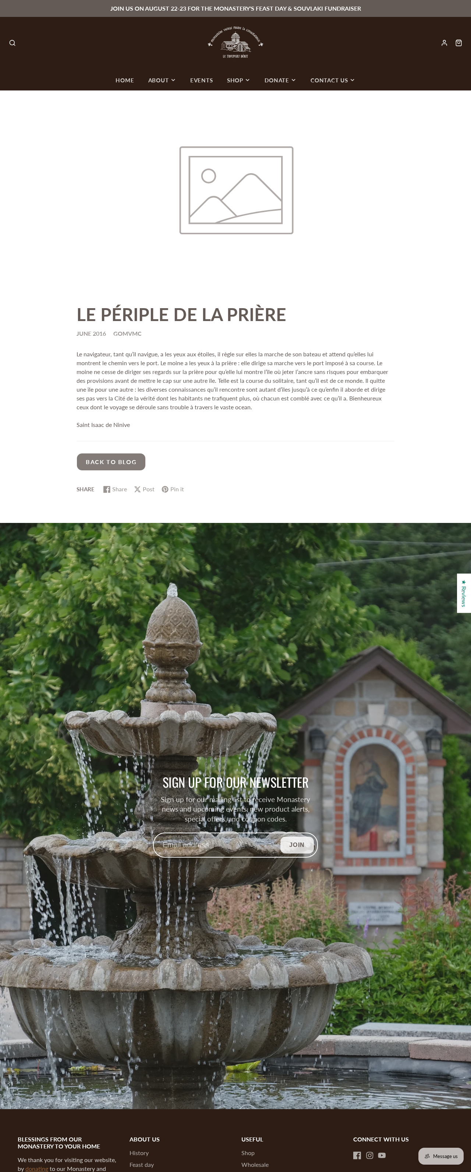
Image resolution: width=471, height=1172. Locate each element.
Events (201, 80)
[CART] (458, 42)
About (158, 80)
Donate (277, 80)
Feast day (142, 1164)
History (139, 1152)
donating (36, 1168)
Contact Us (329, 80)
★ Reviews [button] (464, 593)
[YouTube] (382, 1155)
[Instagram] (370, 1155)
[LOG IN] (444, 42)
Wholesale (255, 1164)
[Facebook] (357, 1155)
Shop (235, 80)
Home (125, 80)
